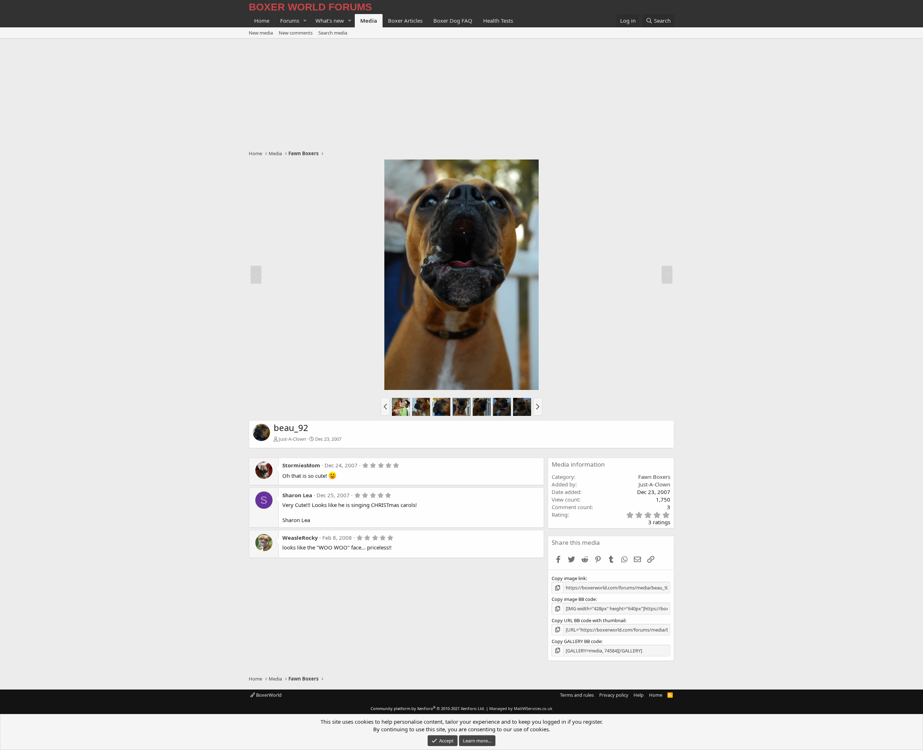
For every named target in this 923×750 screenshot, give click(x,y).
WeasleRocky (300, 537)
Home (261, 20)
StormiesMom (301, 465)
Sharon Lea (297, 495)
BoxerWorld (268, 695)
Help (638, 695)
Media (368, 20)
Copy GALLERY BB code (576, 641)
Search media (332, 33)
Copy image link (569, 578)
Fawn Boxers (654, 476)
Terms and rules (577, 695)
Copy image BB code (574, 599)
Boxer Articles (405, 20)
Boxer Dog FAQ (452, 20)
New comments (296, 33)
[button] (305, 20)
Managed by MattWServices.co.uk (520, 708)
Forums (289, 20)
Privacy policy (613, 695)
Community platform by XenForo (428, 708)
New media (261, 33)
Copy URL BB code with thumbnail (588, 620)
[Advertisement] (461, 92)
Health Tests (498, 20)
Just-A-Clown (292, 439)
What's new (329, 20)
